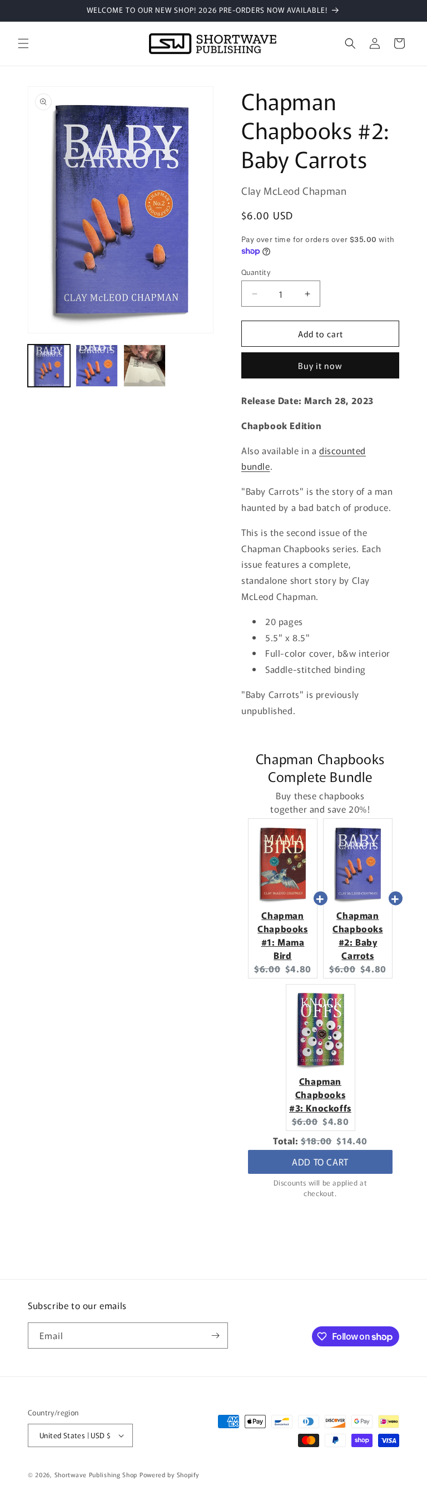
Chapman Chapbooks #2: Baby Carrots (357, 935)
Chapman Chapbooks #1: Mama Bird (282, 935)
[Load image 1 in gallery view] (49, 366)
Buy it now (320, 365)
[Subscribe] (215, 1335)
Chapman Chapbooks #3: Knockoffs (320, 1094)
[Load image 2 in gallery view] (97, 366)
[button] (23, 43)
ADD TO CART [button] (320, 1161)
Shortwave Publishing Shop (96, 1474)
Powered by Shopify (169, 1474)
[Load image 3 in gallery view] (144, 366)
